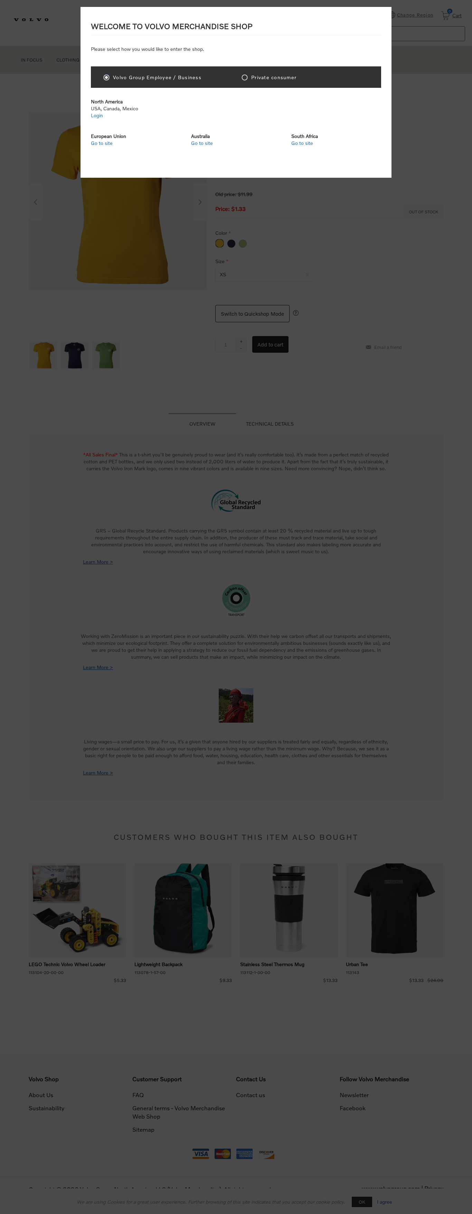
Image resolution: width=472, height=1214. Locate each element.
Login (97, 115)
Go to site (102, 143)
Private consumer (273, 77)
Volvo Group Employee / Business (157, 77)
